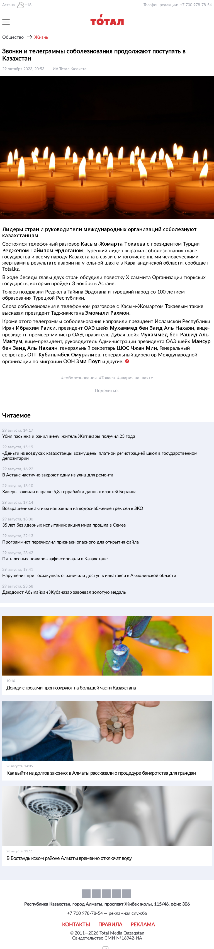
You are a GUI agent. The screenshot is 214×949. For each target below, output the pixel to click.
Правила (110, 924)
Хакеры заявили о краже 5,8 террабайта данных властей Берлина (69, 492)
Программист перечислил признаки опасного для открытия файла (70, 542)
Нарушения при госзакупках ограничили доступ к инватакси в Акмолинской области (89, 575)
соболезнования (80, 378)
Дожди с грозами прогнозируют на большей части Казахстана (71, 688)
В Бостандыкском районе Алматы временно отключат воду (69, 858)
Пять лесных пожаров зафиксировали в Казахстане (55, 559)
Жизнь (41, 37)
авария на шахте (136, 378)
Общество (13, 37)
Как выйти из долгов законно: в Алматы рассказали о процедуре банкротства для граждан (101, 773)
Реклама (143, 924)
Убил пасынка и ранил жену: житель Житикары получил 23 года (68, 436)
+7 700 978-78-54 (196, 5)
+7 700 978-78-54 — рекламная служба (107, 913)
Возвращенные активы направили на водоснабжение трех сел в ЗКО (72, 508)
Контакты (76, 924)
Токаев (108, 378)
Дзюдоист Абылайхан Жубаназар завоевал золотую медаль (64, 592)
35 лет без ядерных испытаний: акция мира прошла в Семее (64, 525)
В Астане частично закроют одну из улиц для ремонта (57, 475)
